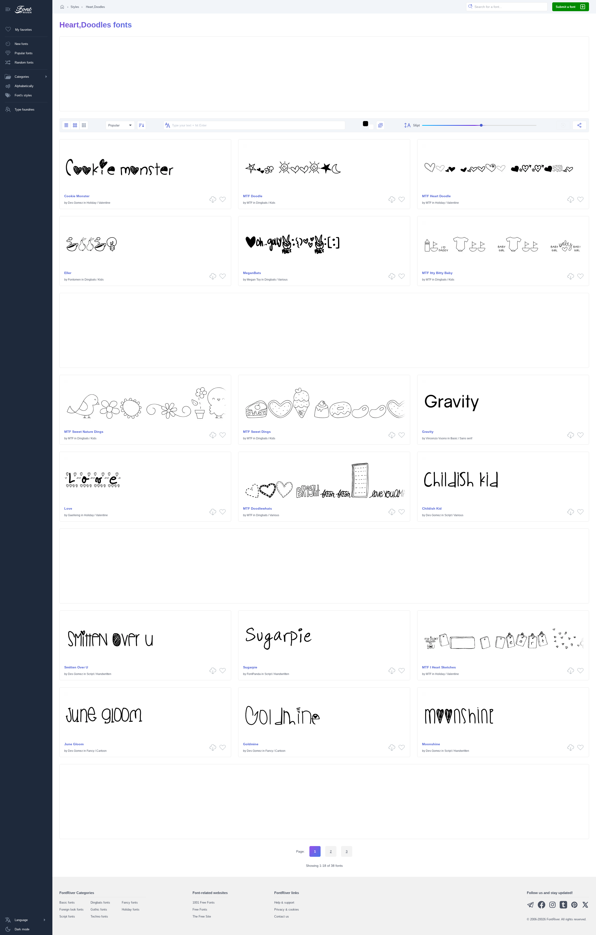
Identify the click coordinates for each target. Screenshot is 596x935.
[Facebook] (541, 907)
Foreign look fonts (71, 909)
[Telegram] (530, 907)
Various (283, 279)
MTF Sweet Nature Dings (83, 432)
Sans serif (466, 438)
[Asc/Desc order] (141, 125)
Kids (272, 202)
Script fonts (67, 916)
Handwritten (103, 674)
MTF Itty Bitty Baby (437, 273)
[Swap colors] (380, 125)
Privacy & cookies (286, 909)
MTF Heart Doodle (436, 196)
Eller (67, 273)
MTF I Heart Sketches (439, 667)
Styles (75, 7)
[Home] (62, 7)
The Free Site (202, 916)
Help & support (284, 902)
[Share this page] (579, 125)
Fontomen (74, 279)
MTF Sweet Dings (257, 432)
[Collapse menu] (8, 9)
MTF (249, 202)
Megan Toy (254, 279)
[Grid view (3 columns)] (83, 125)
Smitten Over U (76, 667)
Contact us (281, 916)
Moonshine (431, 744)
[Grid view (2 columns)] (75, 125)
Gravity (427, 432)
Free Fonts (200, 909)
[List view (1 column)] (66, 125)
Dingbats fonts (100, 902)
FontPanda (254, 674)
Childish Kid (432, 508)
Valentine (104, 202)
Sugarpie (250, 667)
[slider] (479, 125)
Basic (453, 438)
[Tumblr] (563, 907)
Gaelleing (74, 515)
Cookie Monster (76, 196)
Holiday (91, 202)
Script (448, 515)
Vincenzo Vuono (436, 438)
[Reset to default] (563, 125)
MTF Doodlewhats (257, 508)
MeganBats (252, 273)
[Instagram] (552, 907)
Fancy (90, 750)
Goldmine (250, 744)
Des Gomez (75, 202)
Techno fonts (99, 916)
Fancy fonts (130, 902)
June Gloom (74, 744)
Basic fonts (67, 902)
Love (68, 508)
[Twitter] (585, 907)
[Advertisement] (324, 73)
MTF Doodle (252, 196)
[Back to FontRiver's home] (21, 9)
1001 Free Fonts (204, 902)
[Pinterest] (574, 907)
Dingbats (262, 202)
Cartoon (101, 750)
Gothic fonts (99, 909)
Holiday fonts (130, 909)
